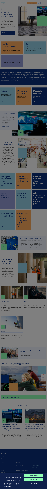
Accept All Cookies (33, 475)
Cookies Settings (33, 483)
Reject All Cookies (33, 479)
